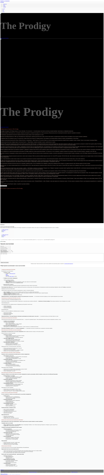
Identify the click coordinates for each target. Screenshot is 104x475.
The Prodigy (2, 2)
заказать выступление (4, 38)
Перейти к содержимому (5, 0)
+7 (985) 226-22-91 (5, 229)
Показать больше (4, 185)
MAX (7, 274)
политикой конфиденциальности (68, 263)
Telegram (7, 275)
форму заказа (11, 276)
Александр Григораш (33, 472)
